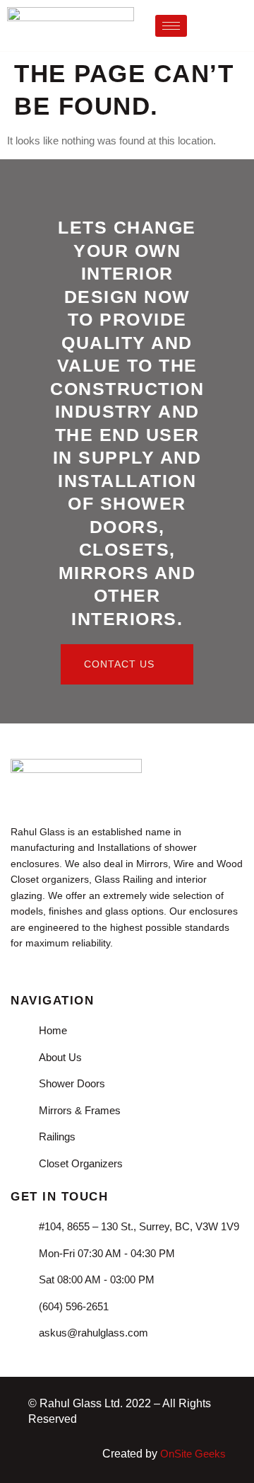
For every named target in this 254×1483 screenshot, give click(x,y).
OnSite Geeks (193, 1454)
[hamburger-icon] (171, 26)
